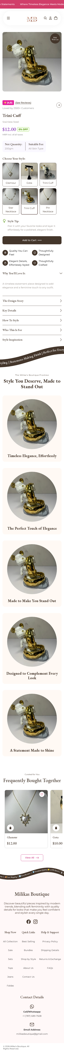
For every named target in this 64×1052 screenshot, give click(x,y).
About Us (28, 968)
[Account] (50, 18)
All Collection (10, 941)
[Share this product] (59, 105)
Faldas (10, 985)
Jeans (10, 977)
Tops (10, 968)
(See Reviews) (23, 102)
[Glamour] (26, 811)
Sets (10, 959)
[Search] (45, 18)
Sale (10, 950)
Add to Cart (29, 240)
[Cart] (56, 18)
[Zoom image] (32, 61)
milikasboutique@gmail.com (32, 1034)
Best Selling (28, 941)
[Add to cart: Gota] (56, 827)
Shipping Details (50, 950)
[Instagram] (35, 921)
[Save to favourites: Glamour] (41, 794)
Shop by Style (28, 959)
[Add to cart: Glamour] (10, 827)
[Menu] (8, 18)
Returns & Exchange (50, 959)
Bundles (28, 950)
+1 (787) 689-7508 (32, 1016)
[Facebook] (28, 921)
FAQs (50, 968)
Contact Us (28, 977)
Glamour (12, 837)
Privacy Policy (50, 941)
